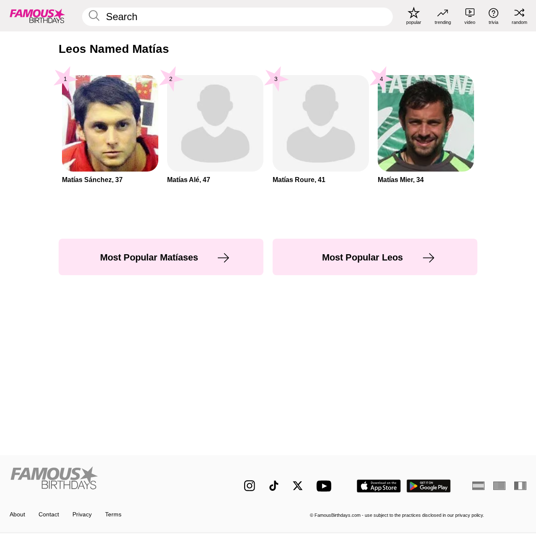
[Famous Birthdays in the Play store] (429, 485)
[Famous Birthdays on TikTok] (273, 485)
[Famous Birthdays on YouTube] (326, 486)
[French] (520, 486)
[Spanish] (478, 486)
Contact (49, 514)
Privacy (82, 514)
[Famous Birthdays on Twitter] (297, 485)
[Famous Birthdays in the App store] (379, 485)
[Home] (112, 479)
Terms (113, 514)
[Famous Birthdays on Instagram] (249, 485)
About (17, 514)
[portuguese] (499, 486)
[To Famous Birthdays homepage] (37, 15)
